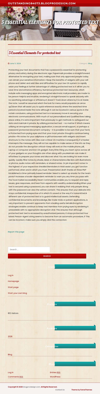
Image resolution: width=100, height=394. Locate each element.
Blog (90, 63)
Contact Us (60, 390)
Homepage (13, 281)
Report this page (16, 231)
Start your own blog (17, 293)
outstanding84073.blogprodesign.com (42, 3)
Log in (10, 275)
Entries (55, 372)
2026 (10, 336)
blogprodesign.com (31, 387)
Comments (15, 376)
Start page (13, 287)
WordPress (55, 376)
